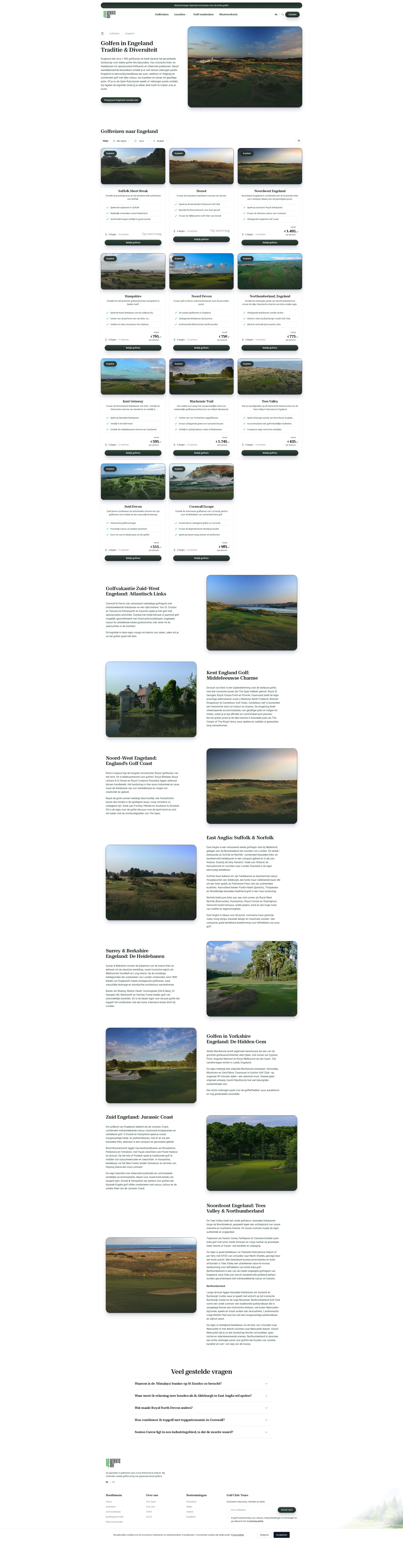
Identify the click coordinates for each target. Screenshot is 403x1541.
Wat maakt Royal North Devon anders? (164, 1408)
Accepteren (281, 1535)
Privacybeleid (237, 1535)
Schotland (191, 1501)
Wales (189, 1506)
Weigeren (264, 1535)
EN (282, 14)
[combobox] (121, 141)
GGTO (149, 1517)
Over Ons (150, 1506)
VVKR (149, 1511)
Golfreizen (162, 14)
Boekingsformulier (115, 1517)
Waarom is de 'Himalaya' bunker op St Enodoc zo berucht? (178, 1383)
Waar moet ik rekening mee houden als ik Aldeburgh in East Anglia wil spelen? (193, 1396)
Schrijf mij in (287, 1510)
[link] (133, 198)
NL (276, 14)
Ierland (189, 1511)
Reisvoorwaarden (114, 1522)
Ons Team (151, 1501)
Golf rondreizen (203, 14)
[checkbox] (228, 1517)
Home (109, 1501)
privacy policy (256, 1521)
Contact (292, 14)
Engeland (191, 1517)
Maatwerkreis (228, 14)
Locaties (179, 14)
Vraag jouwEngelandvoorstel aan (121, 100)
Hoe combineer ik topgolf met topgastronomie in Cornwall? (180, 1420)
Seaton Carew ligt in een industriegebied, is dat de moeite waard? (184, 1432)
